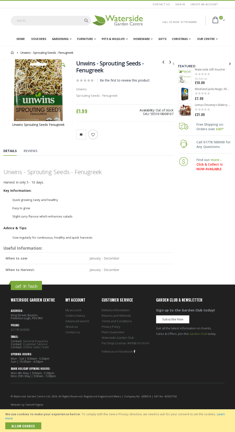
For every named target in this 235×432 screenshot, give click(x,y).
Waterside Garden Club (118, 338)
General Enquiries (35, 341)
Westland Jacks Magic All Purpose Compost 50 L (212, 89)
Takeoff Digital (34, 404)
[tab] (13, 151)
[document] (118, 420)
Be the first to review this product (125, 80)
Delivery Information (115, 310)
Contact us (72, 332)
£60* (220, 129)
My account (73, 310)
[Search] (86, 20)
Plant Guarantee (113, 332)
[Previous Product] (163, 62)
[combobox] (51, 20)
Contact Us (161, 4)
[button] (63, 68)
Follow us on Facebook (117, 351)
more (215, 160)
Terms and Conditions (117, 321)
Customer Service (35, 344)
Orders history (75, 315)
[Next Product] (170, 62)
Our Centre (206, 39)
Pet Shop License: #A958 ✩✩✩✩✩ (125, 343)
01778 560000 (20, 330)
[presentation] (229, 63)
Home (12, 52)
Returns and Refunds (116, 315)
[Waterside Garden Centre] (117, 20)
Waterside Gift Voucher (210, 69)
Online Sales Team (36, 347)
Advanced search (77, 321)
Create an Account (204, 4)
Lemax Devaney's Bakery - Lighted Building (212, 105)
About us (71, 327)
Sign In (180, 4)
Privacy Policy (111, 327)
